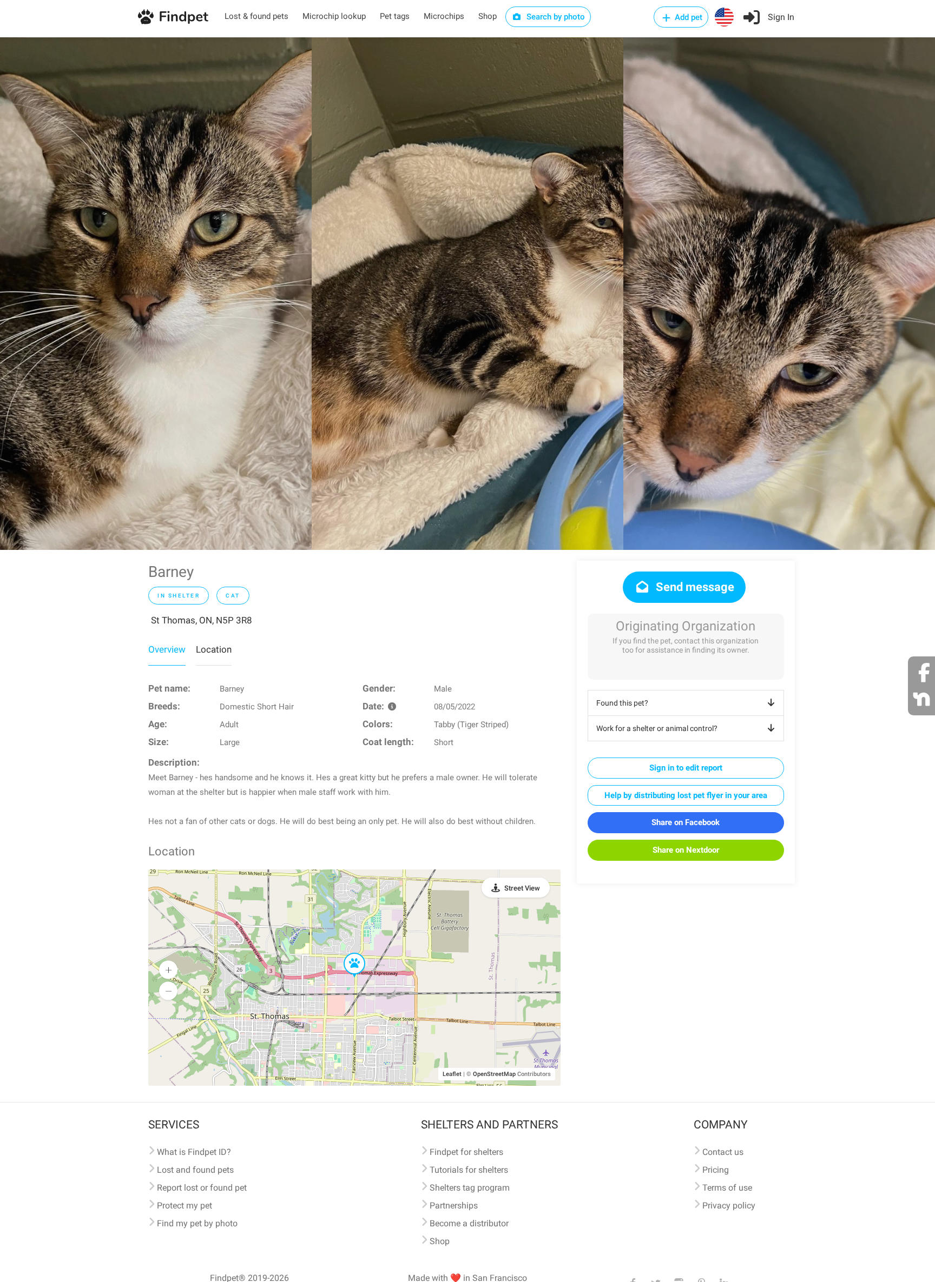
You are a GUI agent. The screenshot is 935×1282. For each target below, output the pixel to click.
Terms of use (727, 1188)
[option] (156, 293)
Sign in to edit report (685, 768)
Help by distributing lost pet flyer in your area (685, 795)
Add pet (687, 17)
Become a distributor (469, 1223)
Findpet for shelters (466, 1152)
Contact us (722, 1152)
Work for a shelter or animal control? (656, 728)
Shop (487, 16)
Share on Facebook (685, 822)
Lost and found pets (195, 1170)
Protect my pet (184, 1205)
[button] (347, 953)
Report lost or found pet (202, 1188)
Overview (167, 649)
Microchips (444, 16)
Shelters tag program (470, 1188)
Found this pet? (622, 703)
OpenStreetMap (494, 1074)
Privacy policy (728, 1205)
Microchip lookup (334, 16)
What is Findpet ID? (194, 1152)
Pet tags (395, 16)
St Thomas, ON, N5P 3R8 (201, 620)
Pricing (715, 1170)
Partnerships (454, 1205)
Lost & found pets (256, 16)
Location (214, 649)
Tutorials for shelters (469, 1170)
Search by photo (554, 17)
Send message (693, 587)
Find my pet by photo (197, 1223)
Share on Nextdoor (686, 850)
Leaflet (452, 1074)
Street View (522, 888)
